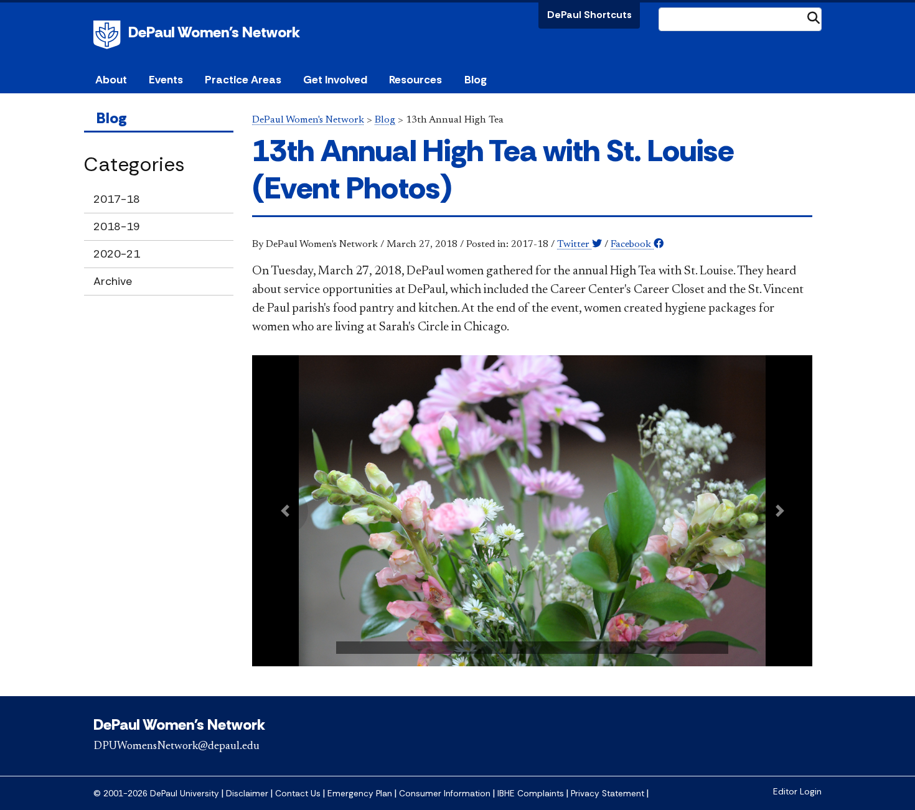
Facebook (632, 244)
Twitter (574, 244)
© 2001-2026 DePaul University (156, 793)
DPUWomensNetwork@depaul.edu (176, 746)
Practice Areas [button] (243, 79)
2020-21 (116, 253)
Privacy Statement (607, 793)
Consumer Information (444, 793)
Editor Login (797, 791)
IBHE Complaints (530, 793)
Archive (112, 281)
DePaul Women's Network (214, 32)
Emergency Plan (359, 793)
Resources (415, 79)
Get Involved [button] (335, 79)
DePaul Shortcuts (589, 14)
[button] (284, 511)
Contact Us (298, 793)
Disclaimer (247, 793)
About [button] (111, 79)
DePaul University (108, 35)
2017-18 (116, 199)
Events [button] (166, 79)
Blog (475, 79)
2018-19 (116, 226)
